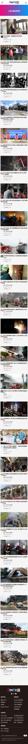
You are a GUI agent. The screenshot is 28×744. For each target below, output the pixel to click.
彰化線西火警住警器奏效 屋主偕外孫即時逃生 (15, 474)
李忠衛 (5, 257)
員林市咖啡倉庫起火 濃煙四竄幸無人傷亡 (15, 309)
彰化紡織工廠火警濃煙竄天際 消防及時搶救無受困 (15, 229)
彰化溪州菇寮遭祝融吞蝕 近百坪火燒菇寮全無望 (15, 557)
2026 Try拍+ (4, 715)
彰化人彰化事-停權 (7, 65)
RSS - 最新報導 (5, 728)
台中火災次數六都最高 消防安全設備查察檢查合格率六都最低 (15, 447)
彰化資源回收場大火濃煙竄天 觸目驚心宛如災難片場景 (15, 640)
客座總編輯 (17, 709)
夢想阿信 (5, 38)
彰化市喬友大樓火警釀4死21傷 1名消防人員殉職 (14, 173)
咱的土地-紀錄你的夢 (6, 720)
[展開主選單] (2, 2)
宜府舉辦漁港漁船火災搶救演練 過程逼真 (15, 256)
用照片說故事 (4, 722)
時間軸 (2, 704)
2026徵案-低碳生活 (19, 715)
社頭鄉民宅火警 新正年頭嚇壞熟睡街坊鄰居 (15, 419)
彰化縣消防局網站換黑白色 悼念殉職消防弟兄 (15, 90)
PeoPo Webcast (18, 702)
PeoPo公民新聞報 (18, 700)
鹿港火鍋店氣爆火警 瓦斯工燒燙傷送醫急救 (15, 282)
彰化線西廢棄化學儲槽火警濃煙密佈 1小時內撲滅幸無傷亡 (15, 585)
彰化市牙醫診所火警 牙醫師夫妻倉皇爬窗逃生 (15, 502)
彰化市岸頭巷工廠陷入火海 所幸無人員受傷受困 (15, 336)
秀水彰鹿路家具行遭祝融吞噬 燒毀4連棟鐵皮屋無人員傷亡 (15, 118)
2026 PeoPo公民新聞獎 (7, 718)
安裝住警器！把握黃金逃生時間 (12, 36)
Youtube (16, 693)
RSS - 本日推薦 (5, 731)
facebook (12, 693)
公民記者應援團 (18, 704)
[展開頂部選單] (25, 2)
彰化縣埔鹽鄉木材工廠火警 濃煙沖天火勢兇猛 (15, 530)
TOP (25, 735)
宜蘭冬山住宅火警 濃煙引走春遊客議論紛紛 (15, 391)
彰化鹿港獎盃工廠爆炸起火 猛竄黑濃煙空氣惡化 (15, 613)
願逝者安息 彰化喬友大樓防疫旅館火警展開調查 (15, 146)
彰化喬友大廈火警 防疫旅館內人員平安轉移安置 (15, 201)
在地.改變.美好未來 (18, 720)
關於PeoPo (3, 700)
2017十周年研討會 (18, 718)
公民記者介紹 (17, 707)
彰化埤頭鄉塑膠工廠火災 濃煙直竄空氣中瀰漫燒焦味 (15, 364)
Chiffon (5, 449)
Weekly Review (5, 707)
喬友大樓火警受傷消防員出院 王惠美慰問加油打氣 (15, 63)
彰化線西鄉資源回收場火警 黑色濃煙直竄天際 (15, 668)
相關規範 (3, 702)
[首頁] (14, 2)
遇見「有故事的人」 (19, 722)
